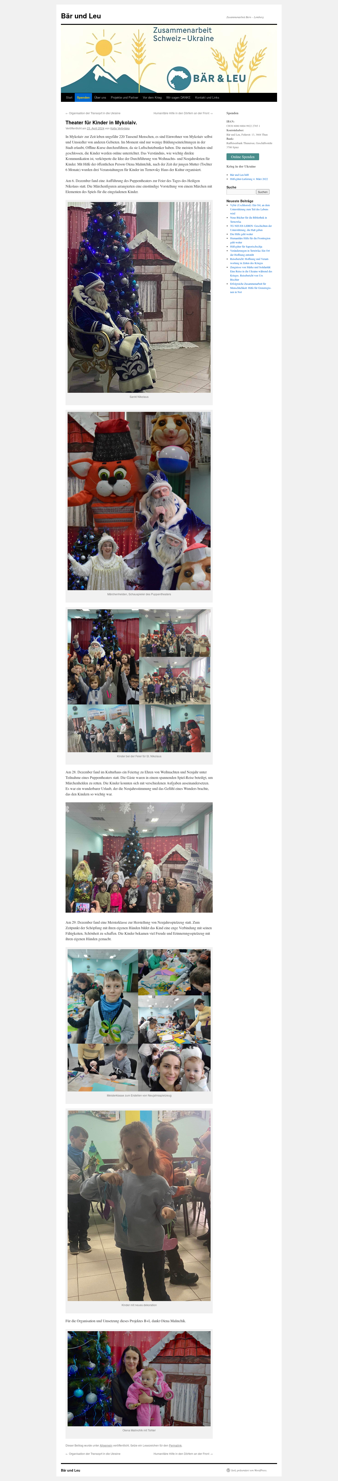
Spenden (83, 97)
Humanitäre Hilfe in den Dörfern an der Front (183, 113)
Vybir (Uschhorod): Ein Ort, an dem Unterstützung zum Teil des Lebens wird (250, 209)
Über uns (100, 97)
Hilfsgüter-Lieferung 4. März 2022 (249, 179)
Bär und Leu (81, 15)
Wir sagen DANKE (178, 97)
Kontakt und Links (207, 97)
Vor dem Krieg (152, 97)
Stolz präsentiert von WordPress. (249, 1470)
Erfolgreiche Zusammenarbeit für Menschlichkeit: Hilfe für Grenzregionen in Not (250, 288)
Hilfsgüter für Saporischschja (246, 246)
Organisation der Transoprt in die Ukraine (93, 113)
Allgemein (106, 1445)
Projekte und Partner (124, 97)
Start (69, 97)
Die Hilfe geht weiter (241, 234)
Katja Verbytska (120, 128)
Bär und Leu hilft (239, 175)
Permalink (175, 1445)
